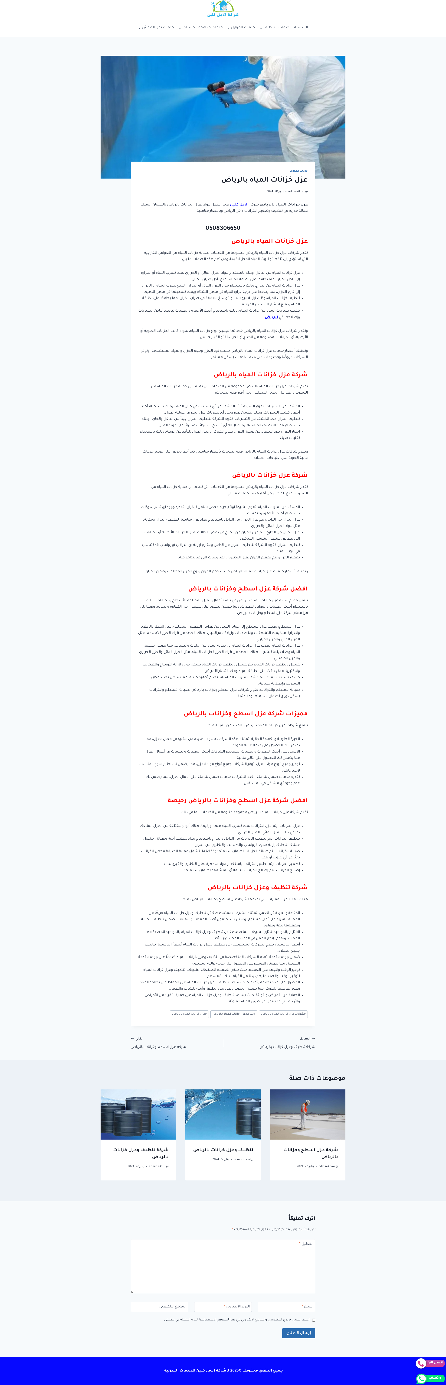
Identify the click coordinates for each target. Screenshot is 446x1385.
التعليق (306, 1244)
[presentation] (307, 1114)
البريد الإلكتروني (236, 1307)
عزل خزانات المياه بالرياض (189, 1014)
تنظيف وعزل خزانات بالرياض (223, 1150)
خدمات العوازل (299, 171)
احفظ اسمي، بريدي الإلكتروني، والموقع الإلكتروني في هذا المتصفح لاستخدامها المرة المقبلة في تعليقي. (236, 1320)
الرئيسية (301, 28)
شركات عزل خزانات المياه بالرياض (283, 1014)
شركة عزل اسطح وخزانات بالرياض (158, 1043)
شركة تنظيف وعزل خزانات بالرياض (287, 1043)
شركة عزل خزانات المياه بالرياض (234, 1014)
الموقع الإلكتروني (172, 1307)
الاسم (307, 1307)
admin (292, 191)
